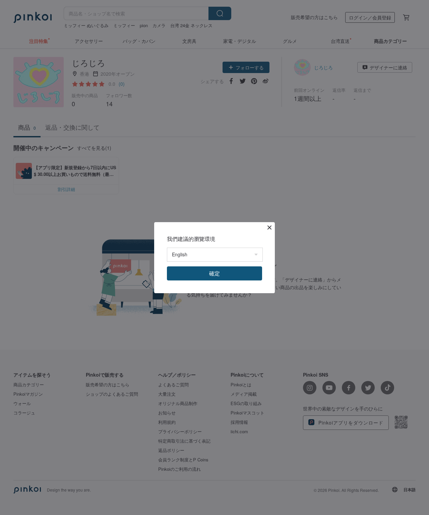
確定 (214, 273)
